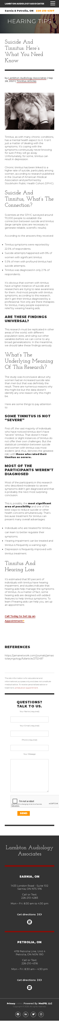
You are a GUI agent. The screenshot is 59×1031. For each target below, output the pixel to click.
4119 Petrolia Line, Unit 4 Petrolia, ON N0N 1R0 (29, 953)
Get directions (26, 914)
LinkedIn (25, 1014)
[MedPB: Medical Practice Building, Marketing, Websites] (38, 1003)
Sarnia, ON (29, 876)
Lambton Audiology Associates (24, 4)
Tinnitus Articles (26, 81)
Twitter (33, 1014)
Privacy (11, 1003)
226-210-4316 (29, 963)
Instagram (41, 1014)
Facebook (18, 1014)
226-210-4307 (45, 10)
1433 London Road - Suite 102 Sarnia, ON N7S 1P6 (29, 887)
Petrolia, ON (29, 942)
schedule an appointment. (26, 688)
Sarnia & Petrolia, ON (19, 10)
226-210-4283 (29, 897)
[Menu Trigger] (52, 4)
